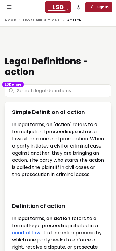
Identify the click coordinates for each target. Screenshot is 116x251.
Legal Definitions (41, 20)
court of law (26, 232)
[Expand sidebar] (9, 7)
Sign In (103, 7)
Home (10, 20)
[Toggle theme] (78, 7)
